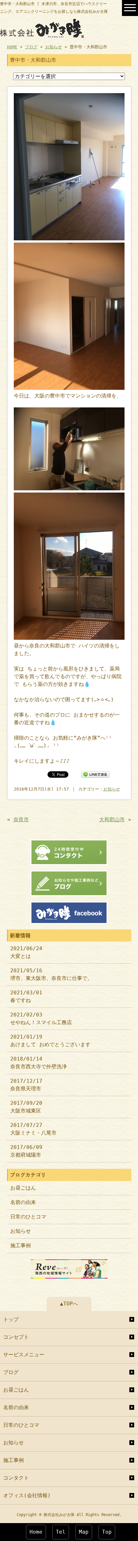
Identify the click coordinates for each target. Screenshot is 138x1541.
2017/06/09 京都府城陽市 (26, 1151)
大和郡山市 (112, 819)
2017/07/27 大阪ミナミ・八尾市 (33, 1129)
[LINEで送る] (95, 774)
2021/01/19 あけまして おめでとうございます (50, 1040)
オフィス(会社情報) (27, 1495)
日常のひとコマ (28, 1217)
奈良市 (21, 819)
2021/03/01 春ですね (26, 996)
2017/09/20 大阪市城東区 (26, 1107)
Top (107, 1532)
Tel (60, 1532)
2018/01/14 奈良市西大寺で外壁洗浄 (38, 1063)
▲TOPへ (69, 1304)
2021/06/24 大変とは (26, 952)
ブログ (31, 46)
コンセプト (16, 1337)
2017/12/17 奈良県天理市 (26, 1085)
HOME (12, 46)
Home (36, 1532)
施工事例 (20, 1245)
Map (84, 1532)
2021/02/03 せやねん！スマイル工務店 (41, 1018)
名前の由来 (23, 1202)
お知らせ (53, 46)
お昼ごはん (23, 1188)
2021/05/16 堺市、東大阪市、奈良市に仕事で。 (51, 974)
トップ (11, 1319)
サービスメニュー (23, 1355)
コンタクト (16, 1478)
